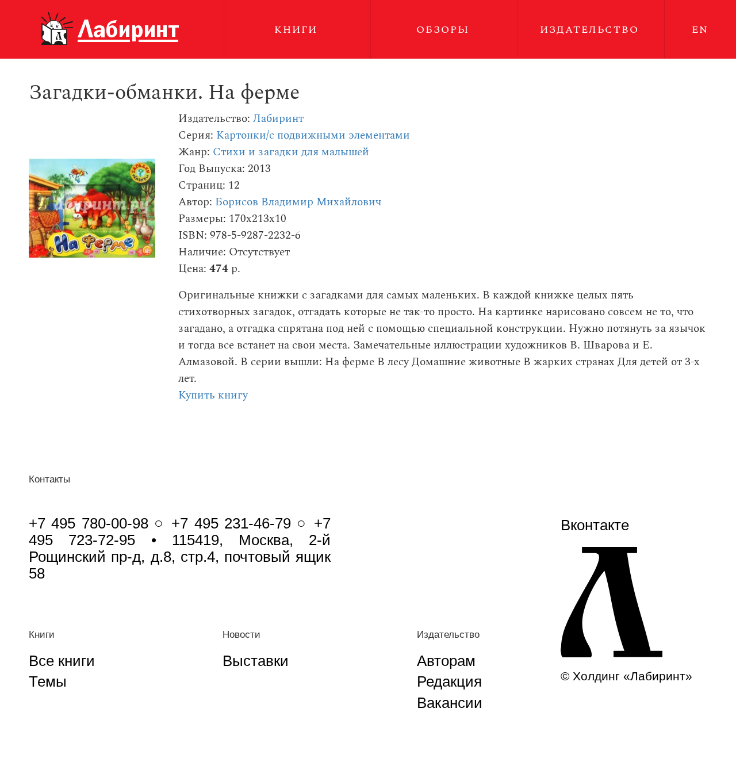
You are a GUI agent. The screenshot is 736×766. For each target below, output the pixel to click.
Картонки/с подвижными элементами (313, 135)
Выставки (256, 661)
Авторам (446, 661)
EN (700, 29)
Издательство (589, 29)
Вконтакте (595, 525)
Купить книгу (213, 395)
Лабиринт (278, 118)
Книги (295, 29)
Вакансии (449, 703)
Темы (48, 681)
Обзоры (442, 29)
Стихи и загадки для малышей (291, 152)
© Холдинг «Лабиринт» (626, 676)
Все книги (62, 661)
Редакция (449, 681)
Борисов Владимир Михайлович (298, 202)
